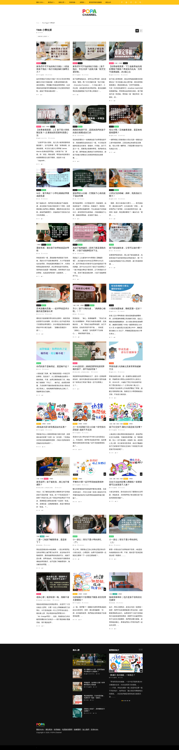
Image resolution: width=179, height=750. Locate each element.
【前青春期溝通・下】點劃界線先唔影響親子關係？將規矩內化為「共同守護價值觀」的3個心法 (125, 69)
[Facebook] (121, 2)
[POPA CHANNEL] (89, 12)
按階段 (82, 2)
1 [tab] (122, 700)
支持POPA (94, 729)
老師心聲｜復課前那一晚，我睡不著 (52, 597)
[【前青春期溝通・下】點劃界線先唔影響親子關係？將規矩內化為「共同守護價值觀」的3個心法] (126, 51)
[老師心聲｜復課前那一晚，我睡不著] (53, 581)
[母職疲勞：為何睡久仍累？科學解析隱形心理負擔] (77, 686)
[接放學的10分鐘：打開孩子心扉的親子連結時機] (89, 177)
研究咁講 (111, 363)
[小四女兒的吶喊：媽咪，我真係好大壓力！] (126, 177)
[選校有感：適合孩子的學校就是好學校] (53, 232)
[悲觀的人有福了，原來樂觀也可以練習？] (77, 713)
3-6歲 (74, 305)
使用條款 (57, 729)
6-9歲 (78, 305)
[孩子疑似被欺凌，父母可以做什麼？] (126, 232)
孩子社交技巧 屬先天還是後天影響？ (125, 427)
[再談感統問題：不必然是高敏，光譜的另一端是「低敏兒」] (77, 699)
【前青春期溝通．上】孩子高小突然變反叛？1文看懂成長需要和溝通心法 (52, 132)
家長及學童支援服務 (95, 2)
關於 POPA (39, 2)
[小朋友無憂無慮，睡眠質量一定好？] (126, 293)
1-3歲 (111, 423)
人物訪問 (42, 536)
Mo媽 (86, 700)
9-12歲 (116, 63)
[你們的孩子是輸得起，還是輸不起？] (53, 351)
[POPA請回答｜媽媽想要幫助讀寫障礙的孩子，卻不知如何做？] (89, 351)
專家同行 (39, 63)
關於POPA (40, 729)
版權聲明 (77, 729)
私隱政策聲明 (67, 729)
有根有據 (72, 2)
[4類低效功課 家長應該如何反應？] (53, 411)
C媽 (75, 135)
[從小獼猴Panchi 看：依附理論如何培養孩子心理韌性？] (77, 673)
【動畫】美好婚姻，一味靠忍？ (122, 675)
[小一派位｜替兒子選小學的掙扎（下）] (89, 524)
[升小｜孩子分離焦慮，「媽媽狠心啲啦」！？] (89, 293)
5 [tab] (129, 700)
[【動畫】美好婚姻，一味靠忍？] (126, 663)
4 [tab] (127, 700)
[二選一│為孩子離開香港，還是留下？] (53, 524)
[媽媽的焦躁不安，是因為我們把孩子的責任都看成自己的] (89, 114)
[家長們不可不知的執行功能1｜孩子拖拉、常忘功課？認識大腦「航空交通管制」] (89, 51)
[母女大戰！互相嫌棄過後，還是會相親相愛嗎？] (126, 114)
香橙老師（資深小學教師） (44, 600)
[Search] (140, 2)
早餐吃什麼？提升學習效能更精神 (88, 482)
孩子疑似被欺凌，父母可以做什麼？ (125, 248)
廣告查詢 (48, 729)
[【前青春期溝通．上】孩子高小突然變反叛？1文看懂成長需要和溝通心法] (53, 114)
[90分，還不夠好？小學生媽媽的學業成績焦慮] (53, 177)
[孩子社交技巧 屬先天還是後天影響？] (126, 411)
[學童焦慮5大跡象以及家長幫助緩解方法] (126, 351)
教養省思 (75, 126)
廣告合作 (108, 2)
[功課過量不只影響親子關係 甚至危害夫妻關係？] (89, 581)
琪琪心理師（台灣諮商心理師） (82, 372)
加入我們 (85, 729)
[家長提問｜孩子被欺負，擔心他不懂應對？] (53, 466)
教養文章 (61, 2)
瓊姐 (79, 664)
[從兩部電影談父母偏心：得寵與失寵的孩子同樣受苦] (89, 660)
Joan (39, 369)
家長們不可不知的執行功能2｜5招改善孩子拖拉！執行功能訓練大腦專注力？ (52, 69)
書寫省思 (80, 126)
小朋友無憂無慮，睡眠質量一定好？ (125, 308)
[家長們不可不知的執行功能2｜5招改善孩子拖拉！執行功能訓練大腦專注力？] (53, 51)
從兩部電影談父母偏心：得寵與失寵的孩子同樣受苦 (95, 662)
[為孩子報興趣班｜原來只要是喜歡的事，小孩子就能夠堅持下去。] (89, 232)
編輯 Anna (114, 311)
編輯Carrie (114, 135)
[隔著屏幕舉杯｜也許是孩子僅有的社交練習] (126, 581)
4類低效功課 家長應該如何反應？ (51, 427)
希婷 (75, 314)
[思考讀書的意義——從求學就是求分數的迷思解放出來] (53, 293)
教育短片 (51, 2)
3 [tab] (125, 700)
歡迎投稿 (40, 545)
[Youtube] (126, 2)
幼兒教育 (49, 423)
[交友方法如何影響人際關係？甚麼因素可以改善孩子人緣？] (126, 466)
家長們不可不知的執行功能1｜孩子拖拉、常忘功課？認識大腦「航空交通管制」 (89, 69)
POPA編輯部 (41, 75)
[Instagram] (131, 2)
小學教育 (120, 63)
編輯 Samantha (115, 75)
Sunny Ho (41, 314)
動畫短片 (39, 423)
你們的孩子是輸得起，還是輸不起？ (52, 366)
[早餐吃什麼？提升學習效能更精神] (89, 466)
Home (37, 23)
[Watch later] (135, 2)
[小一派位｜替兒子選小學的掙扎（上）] (126, 524)
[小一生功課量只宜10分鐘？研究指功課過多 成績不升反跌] (89, 411)
